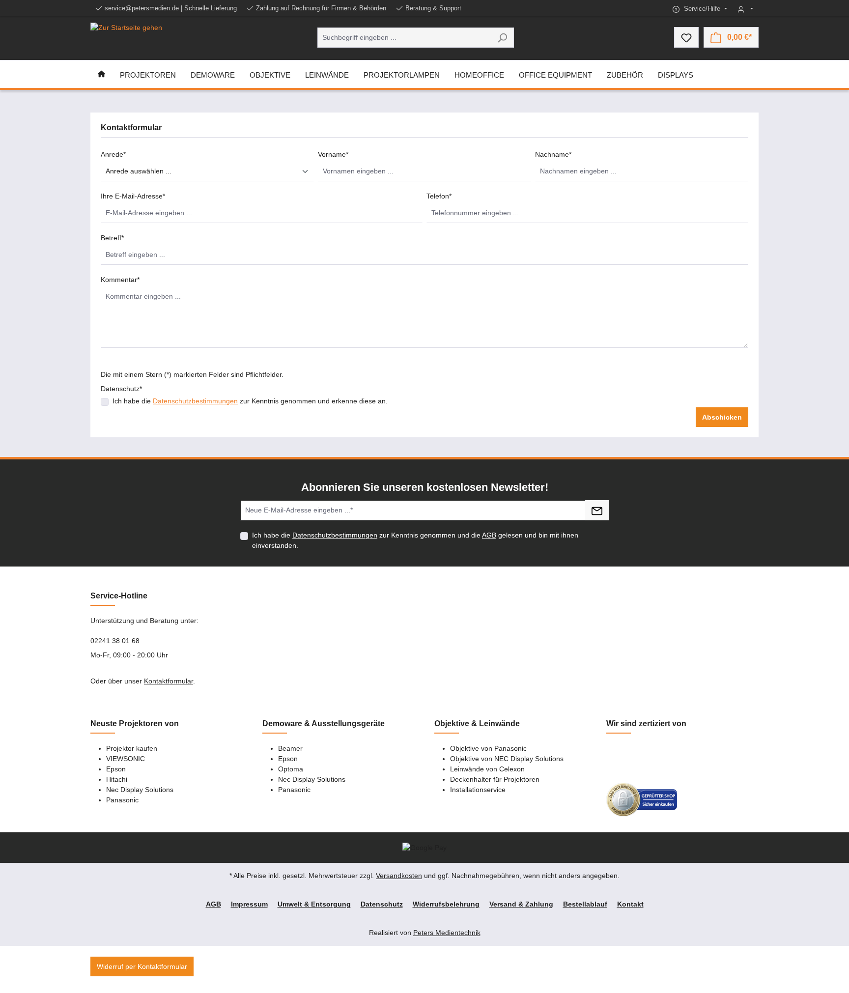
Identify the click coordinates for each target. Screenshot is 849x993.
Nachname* (553, 154)
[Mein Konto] (745, 8)
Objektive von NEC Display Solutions (507, 759)
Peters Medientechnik (447, 932)
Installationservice (478, 790)
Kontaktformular (168, 681)
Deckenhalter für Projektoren (494, 779)
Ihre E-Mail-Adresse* (133, 196)
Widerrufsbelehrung (446, 904)
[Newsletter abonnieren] (597, 510)
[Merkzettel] (686, 37)
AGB (489, 535)
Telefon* (439, 196)
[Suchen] (502, 38)
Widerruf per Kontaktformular (142, 966)
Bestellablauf (585, 904)
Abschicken (722, 417)
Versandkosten (399, 876)
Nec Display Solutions (139, 790)
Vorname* (333, 154)
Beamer (290, 748)
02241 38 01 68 (115, 641)
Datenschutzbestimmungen (195, 401)
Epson (116, 769)
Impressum (249, 904)
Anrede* (113, 154)
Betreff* (112, 238)
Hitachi (116, 779)
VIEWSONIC (125, 759)
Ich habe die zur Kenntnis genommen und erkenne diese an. (250, 401)
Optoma (290, 769)
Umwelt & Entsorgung (314, 904)
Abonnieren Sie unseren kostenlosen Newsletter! (424, 487)
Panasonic (122, 800)
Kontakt (630, 904)
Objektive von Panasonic (488, 748)
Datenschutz (382, 904)
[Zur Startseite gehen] (126, 37)
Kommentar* (120, 280)
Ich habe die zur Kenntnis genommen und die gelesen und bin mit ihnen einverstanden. (415, 540)
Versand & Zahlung (521, 904)
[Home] (101, 74)
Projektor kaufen (131, 748)
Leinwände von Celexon (487, 769)
